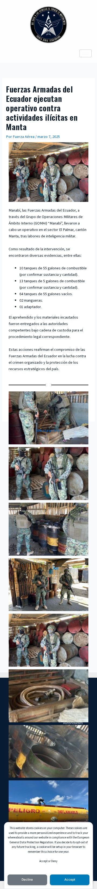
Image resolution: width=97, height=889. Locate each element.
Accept (69, 879)
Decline (27, 879)
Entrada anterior (48, 431)
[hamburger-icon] (85, 53)
